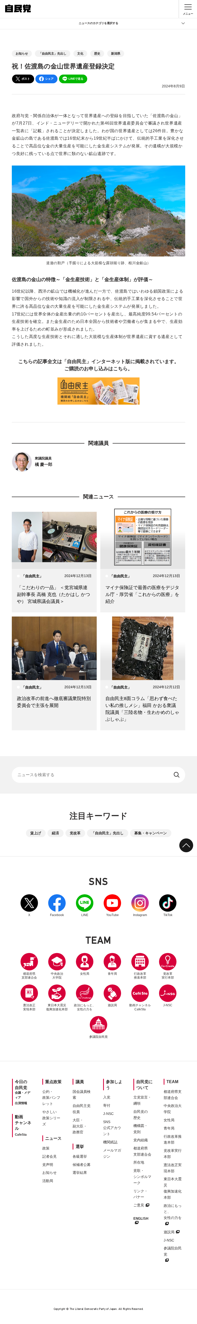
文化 (80, 53)
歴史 (97, 53)
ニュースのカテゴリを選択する (98, 23)
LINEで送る (75, 78)
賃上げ (35, 833)
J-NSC (167, 1005)
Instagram (140, 905)
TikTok (167, 905)
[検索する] (177, 775)
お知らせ (22, 53)
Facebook (57, 905)
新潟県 (115, 53)
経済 (55, 833)
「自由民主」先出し (52, 53)
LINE (84, 905)
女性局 (84, 974)
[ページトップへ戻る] (186, 845)
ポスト (26, 78)
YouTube (112, 905)
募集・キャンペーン (150, 833)
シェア (49, 78)
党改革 (75, 833)
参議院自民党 (98, 1027)
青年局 (112, 974)
